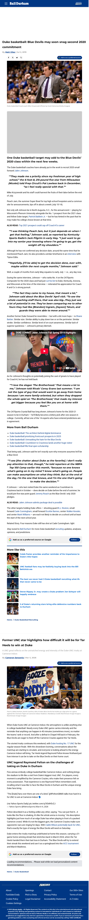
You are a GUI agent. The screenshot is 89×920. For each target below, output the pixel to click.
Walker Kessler (73, 511)
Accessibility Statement (55, 899)
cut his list (50, 281)
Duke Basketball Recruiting (26, 620)
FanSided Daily (13, 894)
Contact (47, 890)
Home (9, 620)
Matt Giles (10, 52)
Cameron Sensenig (14, 658)
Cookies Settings (13, 903)
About (8, 890)
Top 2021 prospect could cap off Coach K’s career (41, 225)
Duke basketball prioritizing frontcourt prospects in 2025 (35, 436)
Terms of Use (76, 894)
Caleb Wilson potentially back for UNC (62, 825)
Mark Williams (23, 514)
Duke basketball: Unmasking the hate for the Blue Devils (35, 439)
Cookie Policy (12, 899)
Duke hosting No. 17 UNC (62, 743)
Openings (29, 890)
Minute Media (17, 909)
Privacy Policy (50, 894)
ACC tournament (71, 843)
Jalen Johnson (21, 170)
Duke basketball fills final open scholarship (29, 446)
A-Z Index (74, 899)
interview (72, 254)
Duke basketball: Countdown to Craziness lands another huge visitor (41, 443)
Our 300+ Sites (76, 890)
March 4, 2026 (42, 806)
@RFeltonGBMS (56, 794)
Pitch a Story (31, 894)
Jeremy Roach (42, 493)
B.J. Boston (63, 508)
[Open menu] (6, 3)
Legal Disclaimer (32, 899)
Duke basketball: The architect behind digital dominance (35, 433)
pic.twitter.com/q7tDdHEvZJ (42, 803)
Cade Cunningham (23, 511)
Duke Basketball (21, 872)
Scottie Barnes (52, 511)
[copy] (21, 57)
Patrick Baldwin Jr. (37, 216)
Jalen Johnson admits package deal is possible (40, 502)
